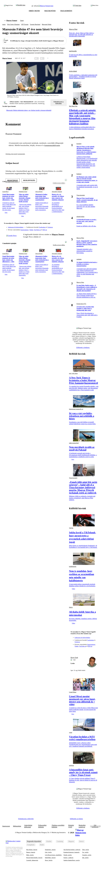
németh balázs (80, 216)
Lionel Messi (5, 191)
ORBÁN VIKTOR (34, 11)
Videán (31, 230)
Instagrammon (25, 230)
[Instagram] (60, 226)
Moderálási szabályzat (82, 826)
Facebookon (42, 227)
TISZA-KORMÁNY (66, 11)
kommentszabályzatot (52, 145)
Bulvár (81, 841)
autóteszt (71, 765)
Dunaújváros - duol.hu (50, 849)
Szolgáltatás (31, 845)
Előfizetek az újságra (76, 819)
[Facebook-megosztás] (65, 58)
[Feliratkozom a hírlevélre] (20, 6)
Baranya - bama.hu (30, 852)
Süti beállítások (95, 826)
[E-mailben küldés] (57, 58)
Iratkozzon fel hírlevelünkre (15, 227)
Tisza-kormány (81, 195)
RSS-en (45, 230)
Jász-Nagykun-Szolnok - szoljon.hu (72, 849)
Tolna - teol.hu (85, 849)
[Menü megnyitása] (94, 5)
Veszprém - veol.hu (86, 855)
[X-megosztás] (61, 58)
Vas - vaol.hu (85, 852)
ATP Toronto (24, 24)
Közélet (48, 841)
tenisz (4, 24)
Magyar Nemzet (11, 20)
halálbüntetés (72, 566)
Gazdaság (60, 841)
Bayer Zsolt (74, 657)
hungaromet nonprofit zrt (76, 409)
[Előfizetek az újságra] (77, 5)
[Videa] (56, 229)
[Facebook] (56, 226)
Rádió (42, 845)
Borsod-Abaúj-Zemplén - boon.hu (34, 857)
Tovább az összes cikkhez (59, 245)
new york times (73, 373)
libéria (71, 607)
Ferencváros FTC (81, 303)
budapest (79, 174)
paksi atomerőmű (74, 443)
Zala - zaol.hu (85, 857)
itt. (44, 103)
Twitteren (50, 227)
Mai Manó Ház (73, 106)
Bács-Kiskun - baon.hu (31, 849)
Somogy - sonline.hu (68, 857)
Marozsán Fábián (46, 24)
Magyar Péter (73, 29)
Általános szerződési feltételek (58, 826)
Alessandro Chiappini (57, 191)
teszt (74, 659)
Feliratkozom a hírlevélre (59, 102)
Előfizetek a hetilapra (83, 347)
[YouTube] (60, 229)
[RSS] (64, 229)
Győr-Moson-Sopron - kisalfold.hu (53, 855)
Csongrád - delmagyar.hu (32, 860)
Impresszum (6, 826)
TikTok (71, 528)
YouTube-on (37, 230)
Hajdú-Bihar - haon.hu (50, 857)
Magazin (71, 841)
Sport (22, 20)
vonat (70, 732)
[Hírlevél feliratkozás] (64, 223)
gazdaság (79, 259)
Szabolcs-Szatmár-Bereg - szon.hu (72, 860)
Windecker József (23, 191)
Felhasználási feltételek (42, 826)
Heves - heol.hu (48, 860)
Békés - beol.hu (30, 855)
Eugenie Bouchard (35, 24)
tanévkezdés (73, 51)
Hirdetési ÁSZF (71, 826)
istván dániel (73, 71)
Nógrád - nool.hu (68, 855)
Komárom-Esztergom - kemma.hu (71, 852)
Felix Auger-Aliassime (13, 24)
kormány (79, 143)
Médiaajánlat (17, 826)
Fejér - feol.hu (48, 852)
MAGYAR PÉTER (50, 11)
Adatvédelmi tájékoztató (28, 826)
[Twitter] (64, 226)
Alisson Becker (39, 191)
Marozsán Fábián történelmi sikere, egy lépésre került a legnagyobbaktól (28, 110)
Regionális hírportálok (34, 841)
